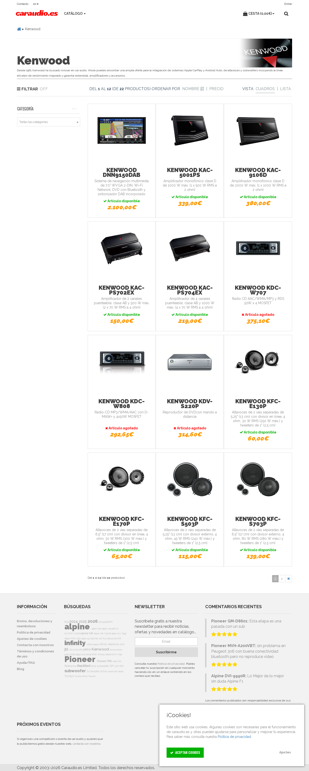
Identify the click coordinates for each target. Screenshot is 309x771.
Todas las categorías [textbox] (33, 122)
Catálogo (73, 13)
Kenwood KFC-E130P (258, 404)
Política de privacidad (171, 663)
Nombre (191, 88)
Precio (216, 88)
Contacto (22, 4)
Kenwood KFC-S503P (189, 521)
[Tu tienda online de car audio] (36, 13)
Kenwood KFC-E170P (121, 521)
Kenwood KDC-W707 (258, 290)
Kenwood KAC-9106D (258, 172)
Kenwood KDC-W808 (121, 404)
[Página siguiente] (288, 578)
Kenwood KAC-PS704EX (190, 290)
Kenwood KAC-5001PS (190, 172)
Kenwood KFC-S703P (258, 521)
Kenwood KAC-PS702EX (121, 290)
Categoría (25, 108)
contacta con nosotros (86, 743)
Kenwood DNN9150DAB (121, 172)
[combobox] (48, 121)
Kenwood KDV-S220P (189, 404)
